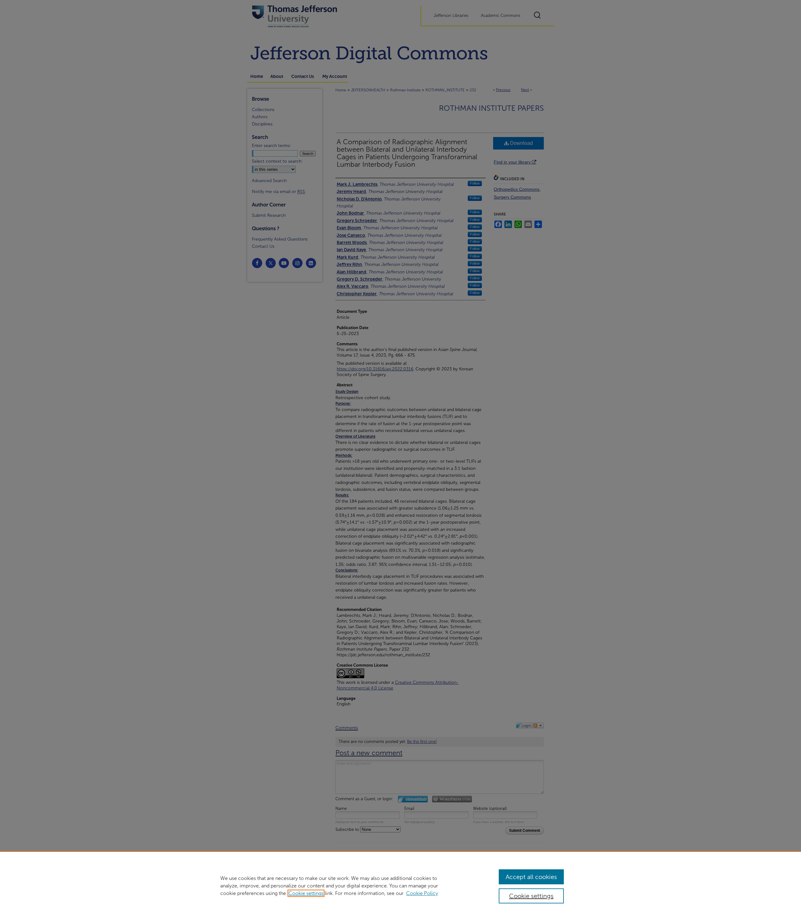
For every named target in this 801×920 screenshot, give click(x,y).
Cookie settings (306, 893)
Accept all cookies (531, 876)
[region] (400, 885)
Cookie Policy (422, 893)
